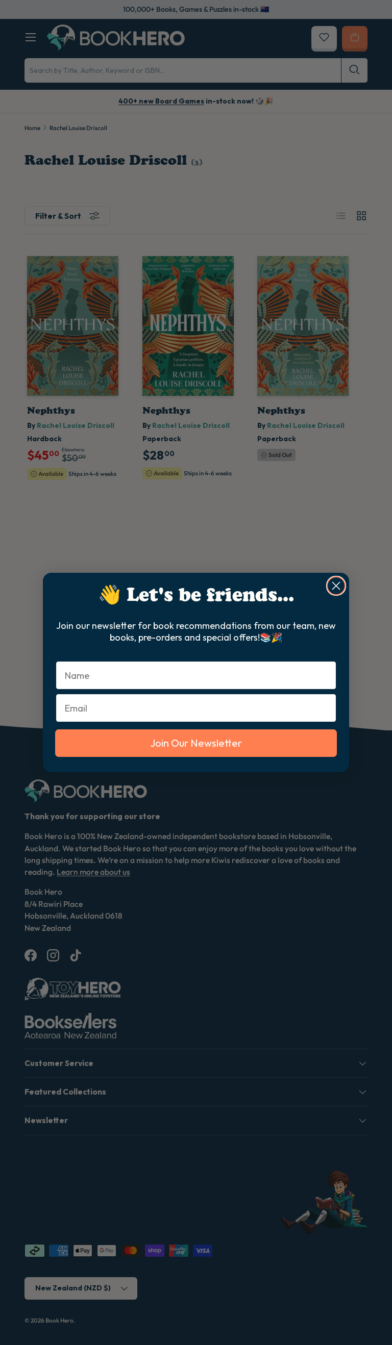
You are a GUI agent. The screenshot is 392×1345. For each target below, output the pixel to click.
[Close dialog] (336, 586)
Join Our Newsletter (196, 743)
